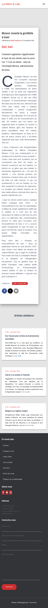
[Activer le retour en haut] (43, 603)
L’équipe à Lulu (8, 451)
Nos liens (6, 468)
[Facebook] (3, 492)
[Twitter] (6, 492)
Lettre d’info (7, 457)
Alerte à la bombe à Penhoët (17, 374)
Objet (4, 545)
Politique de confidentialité (12, 479)
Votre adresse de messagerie (13, 535)
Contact (6, 445)
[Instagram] (10, 492)
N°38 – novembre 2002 (19, 283)
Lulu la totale (7, 462)
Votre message (7, 554)
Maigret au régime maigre (16, 410)
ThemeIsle (33, 602)
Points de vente (8, 473)
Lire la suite (17, 356)
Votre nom (6, 526)
